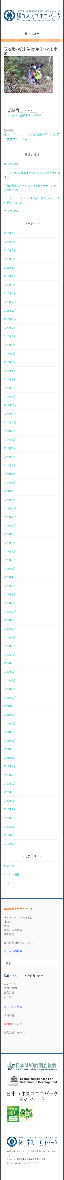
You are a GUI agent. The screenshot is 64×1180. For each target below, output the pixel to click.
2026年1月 (10, 293)
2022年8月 (10, 646)
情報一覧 (9, 1015)
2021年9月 (10, 723)
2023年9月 (10, 534)
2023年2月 (10, 594)
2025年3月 (10, 379)
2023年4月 (10, 577)
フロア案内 (10, 988)
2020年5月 (10, 800)
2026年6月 (10, 250)
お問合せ (9, 992)
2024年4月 (10, 474)
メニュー (34, 33)
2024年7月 (10, 448)
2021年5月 (10, 749)
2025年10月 (10, 319)
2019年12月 (10, 835)
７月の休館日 (12, 211)
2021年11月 (10, 706)
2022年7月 (10, 654)
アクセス (9, 996)
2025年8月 (10, 336)
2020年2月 (10, 826)
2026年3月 (10, 276)
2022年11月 (10, 620)
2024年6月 (10, 456)
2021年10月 (10, 714)
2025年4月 (10, 370)
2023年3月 (10, 585)
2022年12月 (10, 611)
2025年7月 (10, 345)
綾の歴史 (9, 934)
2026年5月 (10, 259)
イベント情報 (12, 874)
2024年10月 (10, 422)
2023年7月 (10, 551)
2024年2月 (10, 491)
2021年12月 (10, 697)
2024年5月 (10, 465)
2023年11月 (10, 517)
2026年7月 (10, 241)
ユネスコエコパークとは (18, 917)
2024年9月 (10, 431)
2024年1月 (10, 499)
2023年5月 (10, 568)
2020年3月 (10, 818)
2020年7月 (10, 792)
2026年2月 (10, 284)
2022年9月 (10, 637)
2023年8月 (10, 542)
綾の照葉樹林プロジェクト (19, 942)
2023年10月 (10, 525)
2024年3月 (10, 482)
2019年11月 (10, 843)
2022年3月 (10, 671)
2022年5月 (10, 663)
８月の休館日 (12, 164)
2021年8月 (10, 732)
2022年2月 (10, 680)
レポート (9, 883)
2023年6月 (10, 560)
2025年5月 (10, 362)
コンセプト (10, 983)
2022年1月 (10, 689)
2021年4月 (10, 757)
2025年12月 (10, 302)
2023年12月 (10, 508)
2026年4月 (10, 267)
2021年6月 (10, 740)
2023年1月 (10, 603)
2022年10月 (10, 628)
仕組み (8, 921)
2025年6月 (10, 353)
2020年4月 (10, 809)
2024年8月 (10, 439)
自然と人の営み (13, 930)
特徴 (6, 925)
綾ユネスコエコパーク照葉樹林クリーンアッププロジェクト (32, 135)
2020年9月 (10, 783)
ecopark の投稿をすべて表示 (24, 115)
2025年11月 (10, 310)
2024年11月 (10, 413)
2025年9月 (10, 327)
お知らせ (9, 865)
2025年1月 (10, 396)
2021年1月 (10, 766)
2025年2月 (10, 388)
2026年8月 (10, 233)
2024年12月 (10, 405)
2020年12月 (10, 775)
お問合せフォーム (14, 1032)
